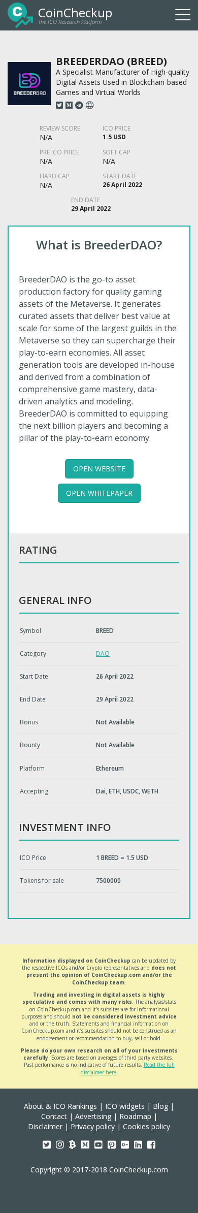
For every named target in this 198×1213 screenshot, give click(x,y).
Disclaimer (45, 1126)
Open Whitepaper (99, 493)
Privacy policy (93, 1126)
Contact (54, 1116)
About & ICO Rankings (60, 1106)
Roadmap (135, 1116)
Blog (160, 1106)
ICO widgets (125, 1106)
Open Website (99, 468)
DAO (103, 653)
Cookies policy (146, 1126)
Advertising (93, 1116)
